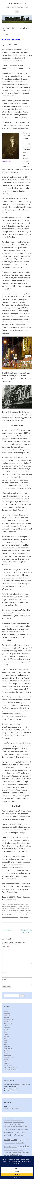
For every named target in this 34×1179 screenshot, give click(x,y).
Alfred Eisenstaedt (8, 1122)
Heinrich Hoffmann (12, 1135)
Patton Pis (15, 1086)
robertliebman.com (17, 3)
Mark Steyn (10, 915)
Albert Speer (7, 1120)
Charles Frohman (21, 906)
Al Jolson (26, 904)
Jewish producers (19, 910)
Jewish (16, 904)
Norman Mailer (16, 1152)
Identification (7, 1030)
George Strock (23, 1132)
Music (5, 1040)
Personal (6, 1044)
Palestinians (25, 1152)
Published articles (8, 1057)
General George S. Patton (11, 1132)
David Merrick (10, 908)
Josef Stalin (7, 1147)
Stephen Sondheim (13, 917)
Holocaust (7, 1027)
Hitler (7, 1139)
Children (6, 1017)
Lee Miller (14, 1147)
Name (4, 966)
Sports (6, 1059)
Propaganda (7, 1055)
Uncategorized (8, 1065)
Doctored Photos (8, 1019)
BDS (20, 1124)
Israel (5, 1032)
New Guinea (15, 1150)
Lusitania (24, 913)
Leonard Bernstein (16, 913)
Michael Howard (8, 1150)
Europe (6, 1021)
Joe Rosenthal (20, 1143)
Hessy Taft (23, 1135)
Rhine (20, 1155)
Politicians (7, 1051)
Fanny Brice (24, 908)
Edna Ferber (17, 908)
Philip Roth (6, 1155)
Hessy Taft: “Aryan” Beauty (23, 1084)
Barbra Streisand (6, 906)
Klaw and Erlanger (6, 913)
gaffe (22, 1129)
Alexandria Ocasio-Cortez (16, 1120)
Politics (6, 1053)
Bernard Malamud (8, 1126)
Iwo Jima (20, 1140)
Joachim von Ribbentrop (9, 1143)
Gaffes (6, 1025)
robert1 (4, 919)
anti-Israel (15, 1122)
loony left (23, 1146)
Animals (6, 1011)
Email (4, 973)
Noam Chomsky (7, 1152)
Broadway (13, 906)
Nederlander (17, 915)
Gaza (26, 1129)
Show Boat (5, 917)
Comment (5, 946)
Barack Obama (15, 1124)
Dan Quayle (7, 1129)
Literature (6, 1036)
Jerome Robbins (11, 910)
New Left (21, 1150)
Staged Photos (8, 1061)
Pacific (6, 1042)
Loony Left (7, 1038)
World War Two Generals (10, 1067)
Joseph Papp (28, 910)
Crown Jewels (6, 930)
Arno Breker (21, 1122)
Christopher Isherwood (22, 1126)
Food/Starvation (8, 1023)
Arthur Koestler (7, 1124)
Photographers (8, 1048)
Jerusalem (26, 1140)
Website (4, 979)
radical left (14, 1155)
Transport (6, 1063)
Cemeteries (7, 1013)
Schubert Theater (25, 915)
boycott (15, 1126)
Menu (17, 11)
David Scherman (15, 1129)
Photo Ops (7, 1046)
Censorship (7, 1015)
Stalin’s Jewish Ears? (14, 1089)
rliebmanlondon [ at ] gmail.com (12, 1108)
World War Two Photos (10, 1069)
